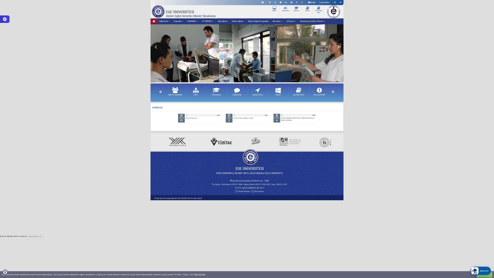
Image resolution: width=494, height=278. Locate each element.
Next (333, 92)
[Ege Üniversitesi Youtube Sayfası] (291, 2)
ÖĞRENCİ (208, 21)
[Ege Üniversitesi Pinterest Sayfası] (269, 2)
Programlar (178, 21)
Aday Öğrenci (222, 21)
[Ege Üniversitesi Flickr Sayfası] (280, 2)
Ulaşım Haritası (244, 191)
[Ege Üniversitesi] (334, 2)
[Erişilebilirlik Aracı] (5, 272)
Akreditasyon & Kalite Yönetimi (312, 21)
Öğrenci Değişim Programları (258, 21)
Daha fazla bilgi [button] (199, 274)
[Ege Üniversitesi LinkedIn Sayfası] (286, 2)
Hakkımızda (163, 21)
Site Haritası (259, 191)
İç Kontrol (290, 21)
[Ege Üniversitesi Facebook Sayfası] (296, 2)
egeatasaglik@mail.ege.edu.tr (253, 188)
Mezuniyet (277, 21)
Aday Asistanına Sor (35, 236)
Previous (160, 92)
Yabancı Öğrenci (237, 21)
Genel (218, 115)
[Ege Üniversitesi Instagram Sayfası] (275, 2)
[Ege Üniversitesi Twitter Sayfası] (302, 2)
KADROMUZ (192, 21)
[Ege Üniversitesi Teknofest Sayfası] (263, 2)
